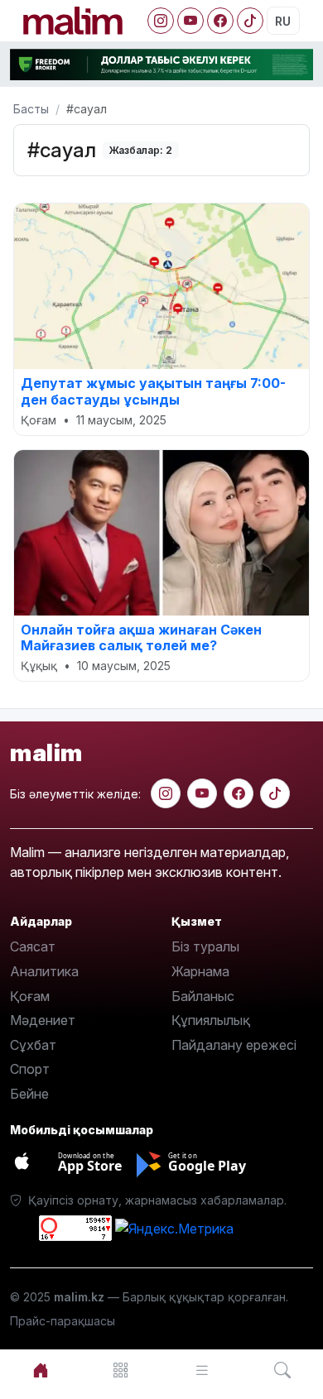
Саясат (32, 946)
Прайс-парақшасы (62, 1321)
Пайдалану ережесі (233, 1045)
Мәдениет (42, 1020)
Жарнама (200, 971)
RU (283, 21)
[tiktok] (275, 793)
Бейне (29, 1093)
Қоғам (30, 996)
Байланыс (202, 996)
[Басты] (40, 1370)
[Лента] (202, 1370)
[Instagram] (160, 20)
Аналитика (44, 971)
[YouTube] (190, 20)
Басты (31, 109)
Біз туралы (205, 946)
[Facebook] (220, 20)
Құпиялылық (210, 1020)
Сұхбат (33, 1045)
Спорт (30, 1069)
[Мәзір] (121, 1370)
